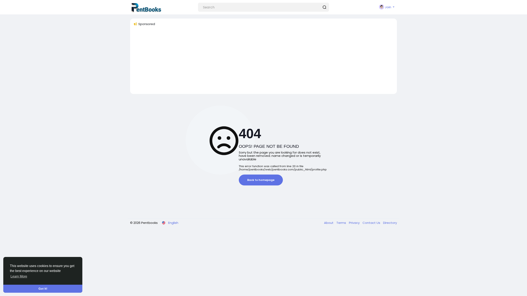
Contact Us (372, 223)
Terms (341, 223)
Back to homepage (260, 180)
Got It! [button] (42, 288)
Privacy (354, 223)
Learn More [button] (18, 276)
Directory (390, 223)
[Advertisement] (256, 62)
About (329, 223)
